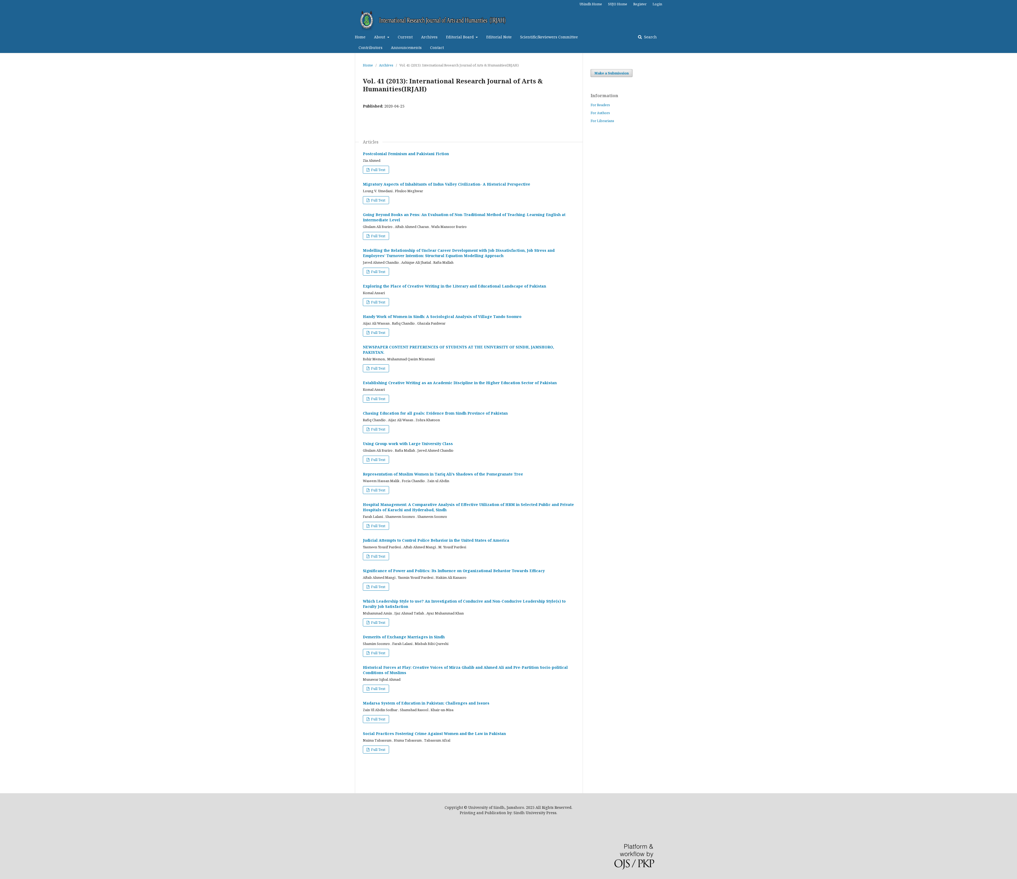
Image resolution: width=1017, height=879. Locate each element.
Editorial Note (499, 36)
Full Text (377, 169)
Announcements (406, 47)
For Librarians (602, 120)
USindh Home (590, 4)
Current (405, 36)
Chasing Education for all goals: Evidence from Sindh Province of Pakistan (435, 413)
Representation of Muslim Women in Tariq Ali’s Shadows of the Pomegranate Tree (443, 474)
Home (360, 36)
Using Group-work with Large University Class (408, 443)
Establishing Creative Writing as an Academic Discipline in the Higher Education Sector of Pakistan (460, 382)
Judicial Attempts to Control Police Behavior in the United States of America (436, 540)
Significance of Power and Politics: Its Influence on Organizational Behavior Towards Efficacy (454, 570)
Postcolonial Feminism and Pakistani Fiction (406, 153)
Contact (437, 47)
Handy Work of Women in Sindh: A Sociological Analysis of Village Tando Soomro (442, 316)
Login (657, 4)
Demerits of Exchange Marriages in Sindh (404, 636)
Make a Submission (611, 73)
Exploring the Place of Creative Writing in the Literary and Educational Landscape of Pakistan (454, 286)
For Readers (600, 104)
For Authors (600, 112)
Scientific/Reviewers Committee (549, 36)
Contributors (370, 47)
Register (639, 4)
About (380, 36)
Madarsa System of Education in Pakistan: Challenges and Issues (426, 703)
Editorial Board (460, 36)
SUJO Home (617, 4)
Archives (429, 36)
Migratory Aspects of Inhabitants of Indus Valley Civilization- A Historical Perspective (446, 184)
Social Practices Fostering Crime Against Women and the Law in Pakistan (434, 733)
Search (650, 36)
